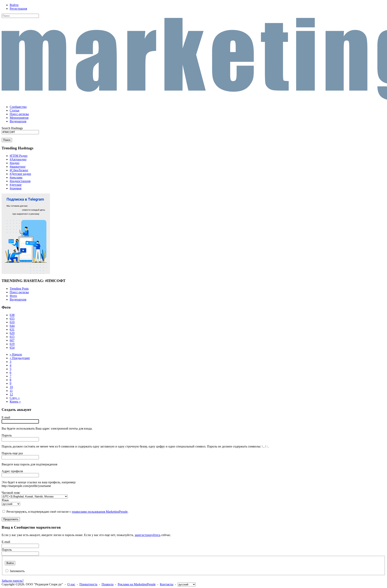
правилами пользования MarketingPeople (100, 511)
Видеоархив (18, 299)
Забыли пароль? (13, 580)
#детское (16, 184)
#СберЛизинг (19, 170)
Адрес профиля (12, 471)
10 (11, 387)
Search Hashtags (12, 128)
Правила (107, 584)
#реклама (16, 177)
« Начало (16, 354)
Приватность (88, 584)
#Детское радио (20, 174)
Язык (5, 500)
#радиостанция (20, 181)
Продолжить (10, 519)
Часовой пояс (11, 492)
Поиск (6, 140)
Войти (14, 5)
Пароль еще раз (12, 453)
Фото (13, 296)
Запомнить (17, 571)
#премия (15, 188)
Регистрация (18, 8)
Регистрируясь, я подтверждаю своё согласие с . (67, 511)
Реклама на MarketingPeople (137, 584)
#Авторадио (18, 159)
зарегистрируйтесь (147, 535)
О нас (71, 584)
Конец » (15, 401)
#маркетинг (18, 166)
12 (11, 394)
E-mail (6, 417)
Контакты (166, 584)
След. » (15, 398)
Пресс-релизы (19, 292)
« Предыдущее (20, 358)
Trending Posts (19, 288)
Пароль (7, 435)
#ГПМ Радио (18, 155)
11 (11, 390)
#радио (14, 163)
